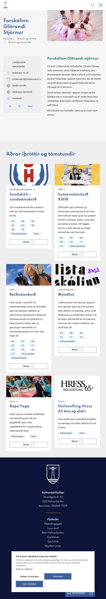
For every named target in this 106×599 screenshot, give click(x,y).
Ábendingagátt (53, 524)
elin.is (13, 401)
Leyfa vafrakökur (29, 584)
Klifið (60, 189)
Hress (61, 401)
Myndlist (66, 295)
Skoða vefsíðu (19, 85)
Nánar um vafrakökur (24, 569)
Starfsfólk (53, 541)
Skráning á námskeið (22, 92)
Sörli (12, 289)
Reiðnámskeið (23, 295)
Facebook (17, 98)
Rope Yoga (19, 406)
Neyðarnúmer (53, 546)
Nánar (26, 242)
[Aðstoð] (91, 593)
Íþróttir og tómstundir (19, 42)
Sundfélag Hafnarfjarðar (21, 189)
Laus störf (53, 528)
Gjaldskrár (53, 537)
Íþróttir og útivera (26, 39)
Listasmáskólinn (66, 289)
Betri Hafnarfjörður (53, 533)
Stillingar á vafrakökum (29, 576)
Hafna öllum (58, 576)
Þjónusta (7, 39)
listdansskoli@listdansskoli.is (26, 79)
